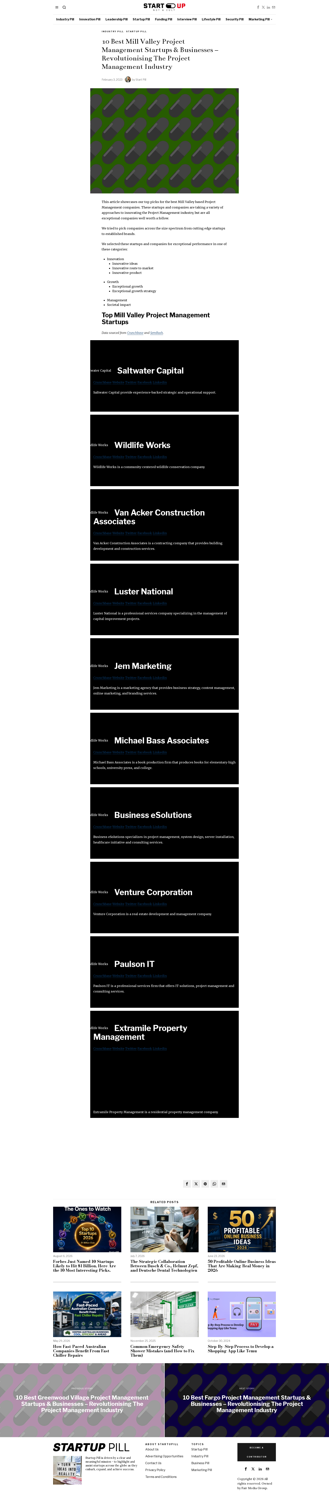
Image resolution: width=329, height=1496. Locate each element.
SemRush (156, 333)
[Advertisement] (164, 1082)
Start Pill (141, 79)
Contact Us (153, 1463)
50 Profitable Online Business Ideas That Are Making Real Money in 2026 (242, 1265)
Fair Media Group (254, 1488)
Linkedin (160, 382)
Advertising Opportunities (164, 1456)
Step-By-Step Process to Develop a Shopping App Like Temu (241, 1348)
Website (118, 382)
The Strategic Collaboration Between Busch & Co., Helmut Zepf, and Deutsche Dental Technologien (164, 1265)
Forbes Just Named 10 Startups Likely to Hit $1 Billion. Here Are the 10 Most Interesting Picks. (84, 1265)
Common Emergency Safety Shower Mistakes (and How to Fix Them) (162, 1350)
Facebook (144, 382)
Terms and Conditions (161, 1477)
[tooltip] (258, 7)
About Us (152, 1449)
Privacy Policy (155, 1470)
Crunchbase (135, 333)
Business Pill (200, 1463)
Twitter (131, 382)
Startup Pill (136, 31)
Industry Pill (113, 31)
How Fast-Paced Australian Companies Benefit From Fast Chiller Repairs (81, 1350)
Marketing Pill (201, 1470)
